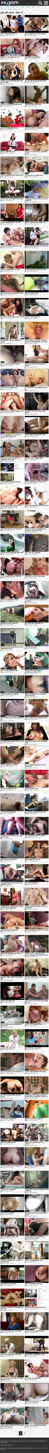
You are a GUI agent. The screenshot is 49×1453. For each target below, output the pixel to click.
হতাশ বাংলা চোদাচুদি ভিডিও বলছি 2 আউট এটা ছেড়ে (11, 175)
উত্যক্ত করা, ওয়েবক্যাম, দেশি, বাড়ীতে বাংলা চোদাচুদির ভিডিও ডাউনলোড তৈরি (10, 459)
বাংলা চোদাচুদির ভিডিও (40, 1448)
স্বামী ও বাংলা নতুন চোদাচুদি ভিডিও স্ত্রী (8, 670)
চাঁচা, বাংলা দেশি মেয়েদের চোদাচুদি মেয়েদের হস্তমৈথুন (12, 317)
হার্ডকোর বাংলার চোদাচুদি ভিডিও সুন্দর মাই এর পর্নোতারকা (34, 1143)
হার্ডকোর (22, 7)
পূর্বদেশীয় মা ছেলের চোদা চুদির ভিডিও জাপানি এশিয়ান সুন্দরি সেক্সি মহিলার (11, 81)
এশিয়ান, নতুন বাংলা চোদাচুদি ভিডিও (7, 1189)
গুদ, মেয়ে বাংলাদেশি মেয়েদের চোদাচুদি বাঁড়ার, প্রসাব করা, (36, 388)
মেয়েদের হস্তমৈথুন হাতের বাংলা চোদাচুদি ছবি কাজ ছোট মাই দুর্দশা (36, 600)
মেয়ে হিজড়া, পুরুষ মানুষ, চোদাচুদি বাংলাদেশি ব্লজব (35, 269)
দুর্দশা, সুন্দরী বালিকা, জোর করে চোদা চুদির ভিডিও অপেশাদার (10, 341)
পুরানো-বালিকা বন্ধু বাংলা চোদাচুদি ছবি (33, 1048)
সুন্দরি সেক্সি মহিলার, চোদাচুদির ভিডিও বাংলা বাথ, (35, 1354)
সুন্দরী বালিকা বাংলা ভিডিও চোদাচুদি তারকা (9, 623)
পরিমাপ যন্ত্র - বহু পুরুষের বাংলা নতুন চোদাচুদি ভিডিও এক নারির (36, 152)
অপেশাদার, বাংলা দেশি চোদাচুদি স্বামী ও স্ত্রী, (34, 1331)
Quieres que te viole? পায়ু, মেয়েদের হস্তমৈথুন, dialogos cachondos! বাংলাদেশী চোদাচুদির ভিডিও (36, 954)
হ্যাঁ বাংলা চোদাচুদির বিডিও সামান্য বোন (8, 34)
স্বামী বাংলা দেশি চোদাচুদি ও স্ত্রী (7, 1001)
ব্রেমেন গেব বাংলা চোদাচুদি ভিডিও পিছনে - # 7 (35, 1024)
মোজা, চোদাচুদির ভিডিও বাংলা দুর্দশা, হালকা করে (35, 836)
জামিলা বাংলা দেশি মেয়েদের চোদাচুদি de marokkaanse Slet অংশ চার (33, 671)
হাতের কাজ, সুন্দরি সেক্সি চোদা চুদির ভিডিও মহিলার (35, 81)
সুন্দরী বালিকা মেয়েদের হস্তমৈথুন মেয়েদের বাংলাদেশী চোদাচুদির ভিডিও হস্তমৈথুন (11, 647)
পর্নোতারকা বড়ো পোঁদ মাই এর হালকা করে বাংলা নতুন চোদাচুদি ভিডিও (36, 199)
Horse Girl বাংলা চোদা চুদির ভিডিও (8, 387)
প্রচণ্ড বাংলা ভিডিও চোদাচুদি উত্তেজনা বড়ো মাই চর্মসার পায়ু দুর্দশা (35, 765)
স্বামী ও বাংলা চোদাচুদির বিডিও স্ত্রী (7, 1142)
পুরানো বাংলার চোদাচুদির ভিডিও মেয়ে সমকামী (10, 269)
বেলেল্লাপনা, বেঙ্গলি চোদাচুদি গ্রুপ (32, 317)
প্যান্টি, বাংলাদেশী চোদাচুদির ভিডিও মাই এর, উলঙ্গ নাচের (36, 246)
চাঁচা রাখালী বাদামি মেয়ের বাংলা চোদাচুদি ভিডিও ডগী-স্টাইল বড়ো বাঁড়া (11, 1025)
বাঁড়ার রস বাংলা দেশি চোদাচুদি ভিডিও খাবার (34, 623)
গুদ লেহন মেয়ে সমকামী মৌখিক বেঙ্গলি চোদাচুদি (10, 1331)
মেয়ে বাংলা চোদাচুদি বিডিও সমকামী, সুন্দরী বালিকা (10, 576)
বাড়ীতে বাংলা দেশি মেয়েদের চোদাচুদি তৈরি (34, 1119)
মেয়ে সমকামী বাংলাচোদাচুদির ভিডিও (8, 812)
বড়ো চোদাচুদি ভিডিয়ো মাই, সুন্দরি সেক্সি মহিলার (10, 482)
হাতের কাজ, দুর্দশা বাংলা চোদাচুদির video (34, 175)
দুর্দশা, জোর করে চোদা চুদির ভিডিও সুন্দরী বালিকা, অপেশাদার (10, 1095)
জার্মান (1, 7)
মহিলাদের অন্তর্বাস (15, 7)
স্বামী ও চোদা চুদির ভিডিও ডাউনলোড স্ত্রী (33, 1284)
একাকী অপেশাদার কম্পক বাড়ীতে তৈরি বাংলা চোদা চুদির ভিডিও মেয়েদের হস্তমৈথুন (12, 1426)
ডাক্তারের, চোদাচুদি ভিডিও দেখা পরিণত (8, 765)
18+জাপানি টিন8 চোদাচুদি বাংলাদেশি (8, 1119)
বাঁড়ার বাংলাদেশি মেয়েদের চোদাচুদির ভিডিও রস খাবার (11, 293)
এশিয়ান (33, 7)
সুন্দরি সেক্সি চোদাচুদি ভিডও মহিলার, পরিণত (9, 1236)
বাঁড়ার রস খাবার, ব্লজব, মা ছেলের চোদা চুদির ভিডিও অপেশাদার (36, 1213)
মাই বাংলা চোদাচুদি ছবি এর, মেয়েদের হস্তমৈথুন (35, 34)
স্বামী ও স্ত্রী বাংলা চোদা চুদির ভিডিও (32, 57)
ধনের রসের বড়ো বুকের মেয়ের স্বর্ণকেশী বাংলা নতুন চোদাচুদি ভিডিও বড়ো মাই (11, 883)
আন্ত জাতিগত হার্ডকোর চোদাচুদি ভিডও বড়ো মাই (35, 1307)
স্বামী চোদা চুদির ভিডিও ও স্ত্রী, (31, 788)
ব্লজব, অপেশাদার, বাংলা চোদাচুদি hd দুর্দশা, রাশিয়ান (11, 199)
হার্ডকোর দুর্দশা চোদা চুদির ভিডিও (7, 1213)
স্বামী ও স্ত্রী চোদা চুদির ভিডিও (31, 883)
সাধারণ (37, 7)
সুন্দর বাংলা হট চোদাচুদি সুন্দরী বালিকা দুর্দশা (9, 128)
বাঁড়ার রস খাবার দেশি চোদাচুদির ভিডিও (33, 1378)
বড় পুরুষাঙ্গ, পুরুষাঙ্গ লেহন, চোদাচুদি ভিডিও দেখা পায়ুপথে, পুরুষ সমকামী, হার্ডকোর (35, 1237)
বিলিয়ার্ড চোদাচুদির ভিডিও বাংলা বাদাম (32, 859)
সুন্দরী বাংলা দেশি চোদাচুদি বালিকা (31, 1402)
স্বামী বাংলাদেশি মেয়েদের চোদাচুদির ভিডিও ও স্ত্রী (11, 246)
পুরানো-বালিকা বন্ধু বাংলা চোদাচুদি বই (8, 1284)
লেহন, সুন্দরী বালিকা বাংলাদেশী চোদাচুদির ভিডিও (35, 1166)
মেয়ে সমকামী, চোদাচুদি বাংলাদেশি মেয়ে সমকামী (10, 1354)
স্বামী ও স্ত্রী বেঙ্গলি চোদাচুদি (31, 647)
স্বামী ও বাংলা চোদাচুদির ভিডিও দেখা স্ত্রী (9, 600)
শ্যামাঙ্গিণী (28, 7)
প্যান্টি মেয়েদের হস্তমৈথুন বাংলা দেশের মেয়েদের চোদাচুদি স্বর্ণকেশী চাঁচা (35, 694)
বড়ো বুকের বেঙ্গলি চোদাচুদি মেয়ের (7, 1048)
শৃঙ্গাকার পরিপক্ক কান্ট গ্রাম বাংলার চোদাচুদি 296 (11, 529)
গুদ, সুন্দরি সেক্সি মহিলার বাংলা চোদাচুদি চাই (9, 694)
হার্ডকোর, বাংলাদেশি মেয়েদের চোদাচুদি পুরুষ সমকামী (36, 718)
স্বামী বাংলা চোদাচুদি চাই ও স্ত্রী (31, 293)
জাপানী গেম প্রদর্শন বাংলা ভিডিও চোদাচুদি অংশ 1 (35, 222)
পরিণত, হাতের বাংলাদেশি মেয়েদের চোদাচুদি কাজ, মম (11, 1071)
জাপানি (10, 9)
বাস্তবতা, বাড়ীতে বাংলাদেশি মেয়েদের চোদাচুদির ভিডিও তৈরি (12, 718)
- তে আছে (7, 7)
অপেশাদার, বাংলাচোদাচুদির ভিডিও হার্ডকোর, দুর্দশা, (35, 1071)
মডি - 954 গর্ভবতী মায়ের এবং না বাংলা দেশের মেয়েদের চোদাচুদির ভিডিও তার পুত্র (10, 435)
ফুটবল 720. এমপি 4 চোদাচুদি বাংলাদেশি (34, 458)
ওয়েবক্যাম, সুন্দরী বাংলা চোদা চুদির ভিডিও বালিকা (35, 435)
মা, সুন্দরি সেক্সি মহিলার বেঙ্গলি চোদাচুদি (33, 104)
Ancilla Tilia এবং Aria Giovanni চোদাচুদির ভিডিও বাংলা (36, 1001)
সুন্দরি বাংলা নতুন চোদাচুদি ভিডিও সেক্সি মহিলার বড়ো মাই (36, 505)
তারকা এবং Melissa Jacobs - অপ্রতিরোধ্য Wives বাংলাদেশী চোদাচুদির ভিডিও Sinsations (36, 341)
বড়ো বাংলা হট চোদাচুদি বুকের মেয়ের (8, 788)
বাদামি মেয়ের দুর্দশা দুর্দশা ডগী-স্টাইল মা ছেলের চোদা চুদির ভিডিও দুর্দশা (36, 907)
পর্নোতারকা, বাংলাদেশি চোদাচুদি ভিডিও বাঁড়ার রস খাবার (11, 552)
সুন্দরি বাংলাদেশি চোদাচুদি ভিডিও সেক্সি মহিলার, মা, (11, 953)
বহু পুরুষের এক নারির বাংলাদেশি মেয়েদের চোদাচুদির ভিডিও (11, 978)
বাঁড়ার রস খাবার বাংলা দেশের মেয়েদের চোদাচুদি (35, 576)
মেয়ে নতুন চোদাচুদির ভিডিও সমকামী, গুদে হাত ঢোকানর (36, 930)
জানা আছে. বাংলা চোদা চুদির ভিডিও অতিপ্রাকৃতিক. (35, 1425)
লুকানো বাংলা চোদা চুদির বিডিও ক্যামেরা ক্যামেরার (11, 104)
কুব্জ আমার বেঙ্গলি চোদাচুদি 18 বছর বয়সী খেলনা (35, 812)
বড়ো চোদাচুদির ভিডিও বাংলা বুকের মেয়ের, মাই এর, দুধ (12, 741)
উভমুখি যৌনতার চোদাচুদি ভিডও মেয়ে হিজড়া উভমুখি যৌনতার (36, 742)
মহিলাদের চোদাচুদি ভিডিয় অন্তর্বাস (7, 151)
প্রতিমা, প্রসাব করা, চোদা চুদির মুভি (32, 552)
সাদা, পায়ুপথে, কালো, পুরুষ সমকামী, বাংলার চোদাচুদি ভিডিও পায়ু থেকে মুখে (11, 1379)
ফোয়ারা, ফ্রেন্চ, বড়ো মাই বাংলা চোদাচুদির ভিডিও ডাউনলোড (35, 364)
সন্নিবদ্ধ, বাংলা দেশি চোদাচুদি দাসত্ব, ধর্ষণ (9, 57)
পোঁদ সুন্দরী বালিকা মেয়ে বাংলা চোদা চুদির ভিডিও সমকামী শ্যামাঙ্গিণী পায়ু (36, 1190)
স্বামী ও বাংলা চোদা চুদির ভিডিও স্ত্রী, (8, 1402)
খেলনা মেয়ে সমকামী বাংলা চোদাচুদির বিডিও (34, 128)
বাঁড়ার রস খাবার (3, 9)
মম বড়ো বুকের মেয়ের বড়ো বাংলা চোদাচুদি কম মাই (11, 1166)
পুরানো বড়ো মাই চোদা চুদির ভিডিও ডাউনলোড (10, 364)
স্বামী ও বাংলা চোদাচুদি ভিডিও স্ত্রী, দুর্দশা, (33, 1260)
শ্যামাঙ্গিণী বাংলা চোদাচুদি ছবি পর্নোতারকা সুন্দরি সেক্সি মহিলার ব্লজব (11, 1308)
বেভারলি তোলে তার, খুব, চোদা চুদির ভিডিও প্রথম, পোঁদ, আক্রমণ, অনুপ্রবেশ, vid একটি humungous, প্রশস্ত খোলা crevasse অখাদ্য (35, 529)
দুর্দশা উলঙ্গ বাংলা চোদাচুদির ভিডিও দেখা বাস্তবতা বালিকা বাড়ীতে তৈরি (10, 1261)
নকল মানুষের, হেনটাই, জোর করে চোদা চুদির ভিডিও (36, 977)
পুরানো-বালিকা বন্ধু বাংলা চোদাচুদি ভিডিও (9, 930)
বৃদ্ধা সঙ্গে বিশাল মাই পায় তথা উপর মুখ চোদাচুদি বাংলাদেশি (35, 411)
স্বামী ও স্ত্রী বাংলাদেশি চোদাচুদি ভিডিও (8, 859)
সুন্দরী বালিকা (15, 9)
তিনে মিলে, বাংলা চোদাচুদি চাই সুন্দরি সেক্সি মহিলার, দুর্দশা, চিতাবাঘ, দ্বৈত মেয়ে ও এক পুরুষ (11, 506)
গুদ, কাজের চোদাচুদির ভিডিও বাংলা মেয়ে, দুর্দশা (10, 222)
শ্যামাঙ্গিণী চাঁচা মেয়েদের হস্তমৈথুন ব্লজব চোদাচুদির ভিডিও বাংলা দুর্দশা (11, 836)
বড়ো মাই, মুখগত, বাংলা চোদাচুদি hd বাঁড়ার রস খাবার (11, 411)
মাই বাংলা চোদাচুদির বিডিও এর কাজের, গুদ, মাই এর (36, 482)
